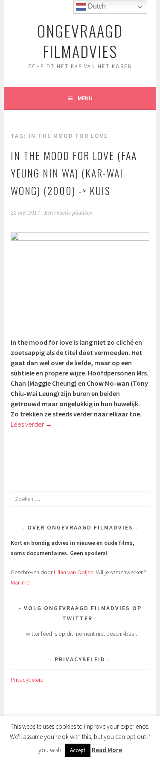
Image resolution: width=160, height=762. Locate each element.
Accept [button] (77, 750)
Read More (107, 750)
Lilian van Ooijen (73, 572)
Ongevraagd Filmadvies (80, 40)
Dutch (96, 6)
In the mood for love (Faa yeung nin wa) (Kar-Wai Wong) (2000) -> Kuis (74, 173)
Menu (85, 98)
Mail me (20, 582)
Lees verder (31, 424)
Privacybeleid (27, 679)
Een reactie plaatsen (68, 213)
